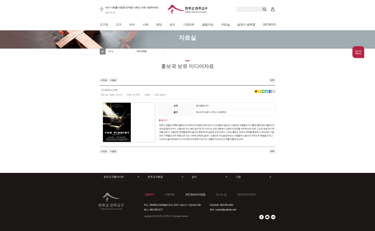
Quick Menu (358, 52)
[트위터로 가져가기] (266, 91)
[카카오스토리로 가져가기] (259, 91)
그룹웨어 (149, 194)
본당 (159, 24)
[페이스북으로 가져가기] (270, 91)
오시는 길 (221, 194)
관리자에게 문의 (246, 194)
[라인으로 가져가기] (263, 91)
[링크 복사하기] (273, 91)
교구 (119, 24)
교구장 (104, 24)
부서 (132, 24)
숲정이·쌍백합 (246, 24)
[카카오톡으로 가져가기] (256, 91)
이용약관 (170, 194)
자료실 (225, 24)
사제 (145, 24)
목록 (272, 80)
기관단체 (188, 24)
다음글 (113, 80)
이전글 (104, 80)
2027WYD (269, 24)
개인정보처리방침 (195, 194)
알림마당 (207, 24)
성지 (172, 24)
